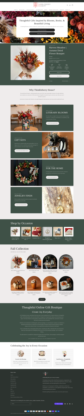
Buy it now (59, 76)
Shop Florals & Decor (14, 377)
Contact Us (13, 393)
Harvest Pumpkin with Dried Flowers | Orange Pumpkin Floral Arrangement (34, 293)
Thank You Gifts (13, 383)
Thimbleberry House (16, 413)
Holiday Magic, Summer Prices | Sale (68, 239)
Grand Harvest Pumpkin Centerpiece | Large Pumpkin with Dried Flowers (18, 293)
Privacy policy (33, 413)
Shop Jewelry (13, 379)
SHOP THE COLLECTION (52, 123)
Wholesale (12, 395)
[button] (22, 10)
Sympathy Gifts (36, 238)
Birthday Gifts (13, 381)
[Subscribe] (30, 403)
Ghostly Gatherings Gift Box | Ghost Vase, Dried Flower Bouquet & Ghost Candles (50, 271)
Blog (11, 389)
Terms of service (39, 413)
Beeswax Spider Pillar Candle (34, 270)
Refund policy (28, 413)
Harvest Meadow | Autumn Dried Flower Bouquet (18, 271)
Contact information (51, 413)
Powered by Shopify (22, 413)
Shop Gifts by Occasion (42, 33)
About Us (12, 391)
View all (42, 299)
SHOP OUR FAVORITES (52, 177)
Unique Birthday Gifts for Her (15, 238)
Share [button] (51, 81)
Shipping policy (45, 413)
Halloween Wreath (66, 270)
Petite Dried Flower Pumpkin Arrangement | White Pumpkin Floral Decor (50, 293)
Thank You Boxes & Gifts (26, 238)
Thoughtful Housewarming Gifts (47, 238)
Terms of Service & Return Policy (16, 397)
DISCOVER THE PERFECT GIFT (22, 150)
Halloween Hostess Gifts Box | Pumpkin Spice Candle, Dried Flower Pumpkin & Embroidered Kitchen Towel (66, 293)
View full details (65, 81)
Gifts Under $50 (13, 387)
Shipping (50, 58)
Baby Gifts (57, 238)
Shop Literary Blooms (42, 30)
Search (12, 375)
